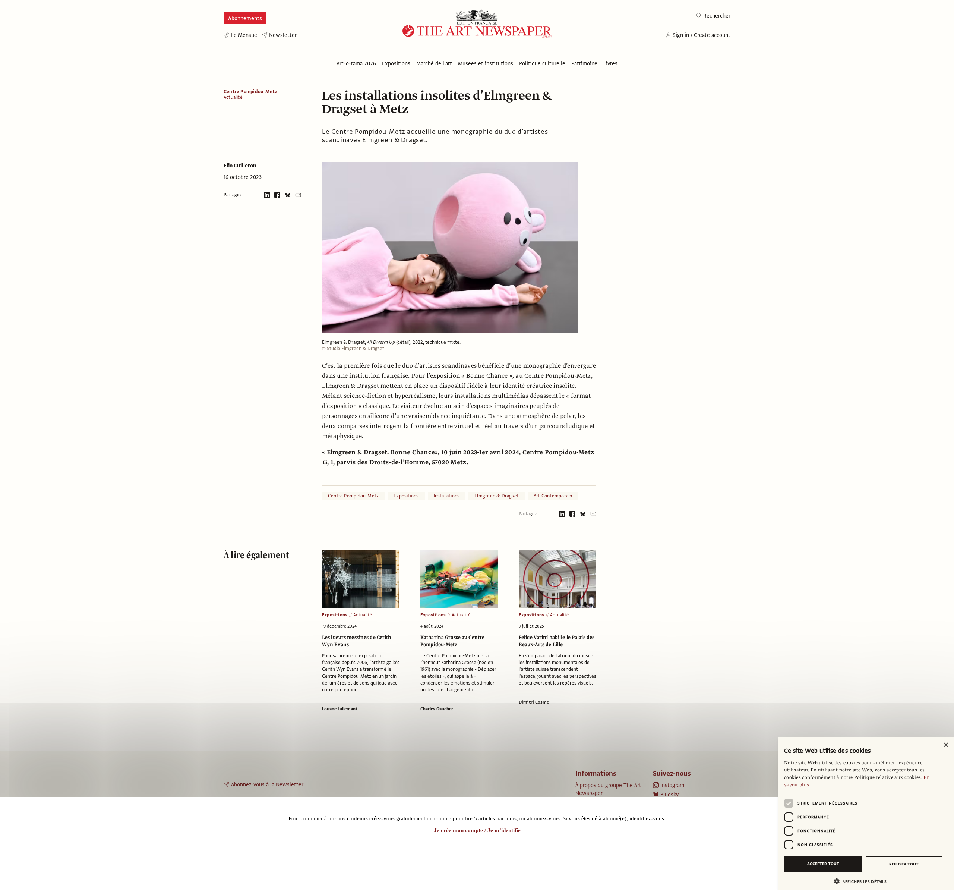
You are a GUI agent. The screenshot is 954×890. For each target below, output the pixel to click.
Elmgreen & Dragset (496, 496)
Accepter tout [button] (823, 864)
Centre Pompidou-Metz (250, 91)
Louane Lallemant (339, 709)
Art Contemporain (553, 496)
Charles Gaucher (436, 709)
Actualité (233, 97)
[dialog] (866, 813)
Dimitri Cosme (534, 702)
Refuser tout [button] (904, 864)
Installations (447, 496)
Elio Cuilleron (240, 165)
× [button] (945, 745)
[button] (863, 881)
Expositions (406, 496)
